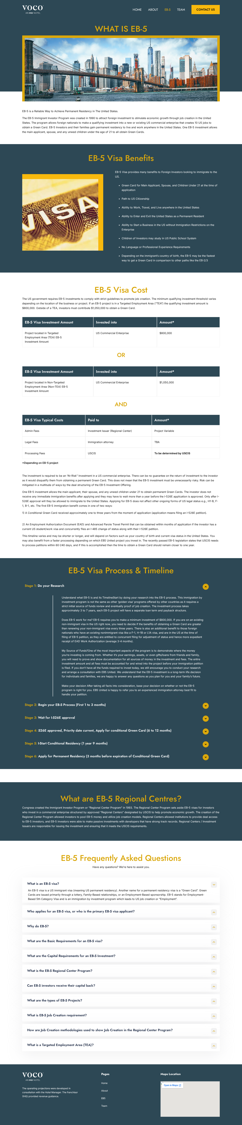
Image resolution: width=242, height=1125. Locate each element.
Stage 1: (44, 585)
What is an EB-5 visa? (43, 883)
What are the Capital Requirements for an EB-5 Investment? (71, 956)
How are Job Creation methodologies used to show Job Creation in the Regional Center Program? (100, 1030)
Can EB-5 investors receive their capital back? (61, 985)
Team (181, 9)
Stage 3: (50, 717)
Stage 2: (65, 704)
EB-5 (168, 9)
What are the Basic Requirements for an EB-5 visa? (65, 941)
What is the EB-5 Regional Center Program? (59, 970)
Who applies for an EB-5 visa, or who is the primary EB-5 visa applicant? (81, 911)
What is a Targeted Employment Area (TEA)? (60, 1045)
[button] (121, 585)
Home (137, 9)
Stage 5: (66, 743)
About (153, 9)
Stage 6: (97, 756)
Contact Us (205, 9)
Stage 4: (98, 730)
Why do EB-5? (38, 926)
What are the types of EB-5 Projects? (54, 1000)
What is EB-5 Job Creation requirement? (57, 1015)
